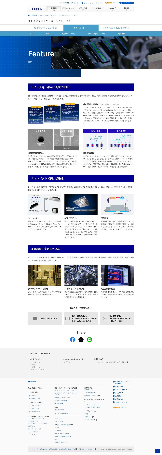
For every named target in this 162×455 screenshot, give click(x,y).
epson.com (91, 449)
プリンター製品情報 (62, 413)
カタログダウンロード (97, 34)
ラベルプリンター (33, 434)
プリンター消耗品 (59, 409)
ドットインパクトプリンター (36, 429)
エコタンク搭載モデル (35, 411)
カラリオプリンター (34, 405)
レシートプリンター (33, 432)
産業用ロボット (88, 389)
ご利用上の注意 (53, 449)
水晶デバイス (88, 417)
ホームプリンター (34, 395)
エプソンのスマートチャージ (36, 418)
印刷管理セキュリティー (61, 442)
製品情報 (34, 15)
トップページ (36, 362)
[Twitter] (81, 338)
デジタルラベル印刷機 (61, 400)
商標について (82, 449)
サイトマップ (34, 449)
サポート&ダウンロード (122, 390)
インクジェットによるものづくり (116, 28)
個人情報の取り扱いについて (67, 449)
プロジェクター (59, 419)
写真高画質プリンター (35, 398)
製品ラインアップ (69, 34)
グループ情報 (63, 3)
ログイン (115, 3)
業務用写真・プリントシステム (63, 397)
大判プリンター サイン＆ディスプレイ (65, 390)
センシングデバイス (89, 419)
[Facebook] (72, 338)
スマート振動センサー (90, 392)
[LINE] (89, 338)
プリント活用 (119, 386)
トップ (30, 34)
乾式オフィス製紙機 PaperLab (63, 436)
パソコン (57, 427)
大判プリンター (32, 426)
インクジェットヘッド (65, 15)
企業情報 (118, 396)
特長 (47, 34)
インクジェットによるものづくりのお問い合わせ (111, 362)
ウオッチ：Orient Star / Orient (63, 424)
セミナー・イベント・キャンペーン (93, 3)
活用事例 (121, 34)
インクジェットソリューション (48, 15)
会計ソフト (58, 439)
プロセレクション (34, 408)
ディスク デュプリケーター (62, 433)
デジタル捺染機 (59, 403)
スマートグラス (59, 421)
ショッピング (119, 393)
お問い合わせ (74, 3)
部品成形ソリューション (91, 395)
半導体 (86, 414)
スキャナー (58, 430)
